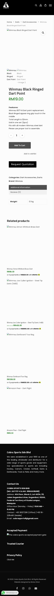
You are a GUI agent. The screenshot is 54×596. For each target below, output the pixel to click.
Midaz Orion (35, 582)
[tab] (28, 187)
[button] (43, 32)
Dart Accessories (30, 22)
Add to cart (19, 145)
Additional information (20, 187)
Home (9, 22)
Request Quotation (22, 164)
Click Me (10, 559)
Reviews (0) (16, 192)
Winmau (19, 181)
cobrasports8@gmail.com (25, 518)
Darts (17, 22)
